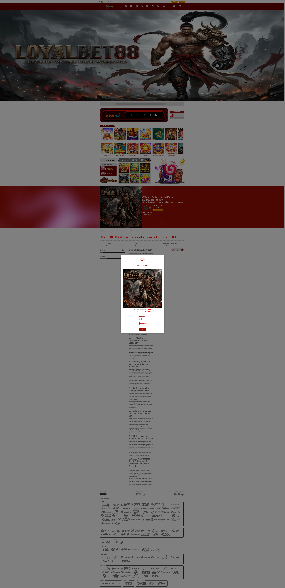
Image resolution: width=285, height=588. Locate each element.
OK (142, 329)
